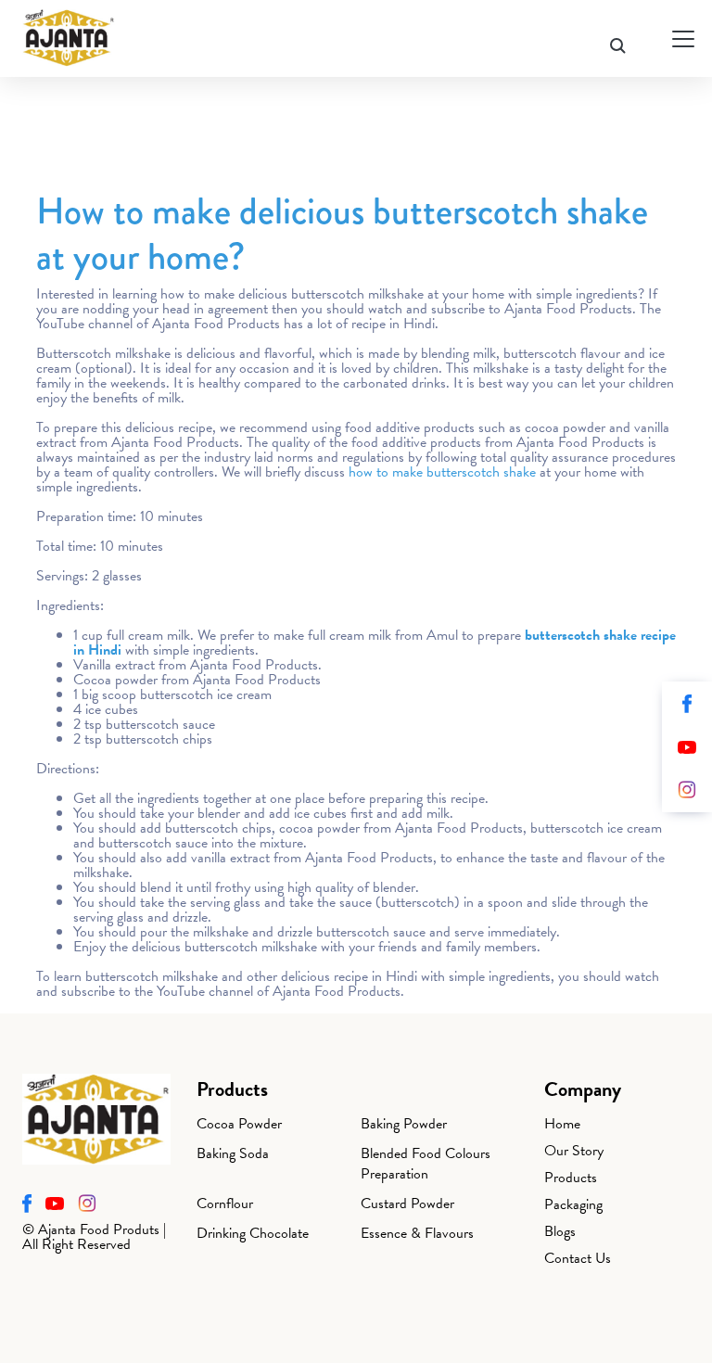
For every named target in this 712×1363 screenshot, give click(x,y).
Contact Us (577, 1258)
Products (570, 1177)
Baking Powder (404, 1124)
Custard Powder (407, 1203)
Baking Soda (233, 1153)
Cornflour (225, 1203)
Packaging (573, 1204)
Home (562, 1124)
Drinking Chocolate (253, 1233)
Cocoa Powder (239, 1124)
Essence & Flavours (417, 1233)
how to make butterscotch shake (442, 472)
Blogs (560, 1231)
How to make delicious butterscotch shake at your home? (342, 234)
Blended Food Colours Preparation (425, 1163)
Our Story (574, 1151)
